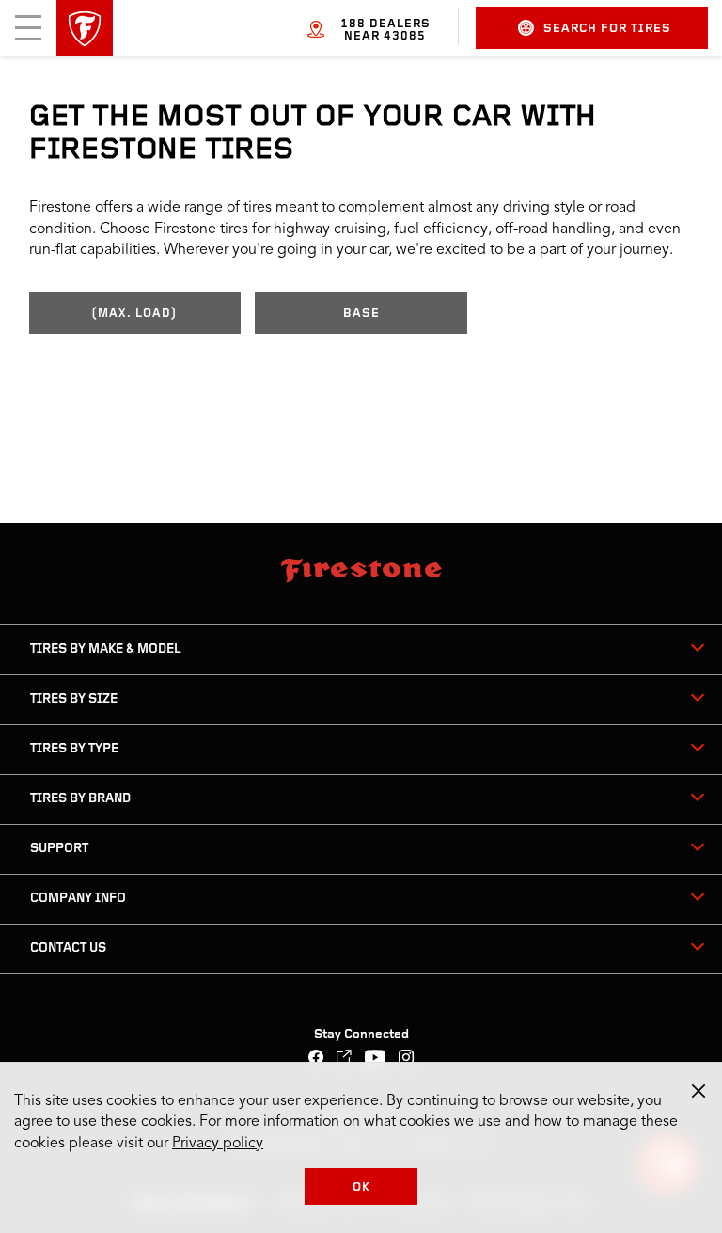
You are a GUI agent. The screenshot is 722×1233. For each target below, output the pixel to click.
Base (361, 314)
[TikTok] (344, 1059)
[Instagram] (406, 1059)
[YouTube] (375, 1059)
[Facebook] (316, 1059)
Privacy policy (217, 1143)
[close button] (698, 1091)
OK (361, 1187)
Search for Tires (607, 29)
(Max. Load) (134, 314)
